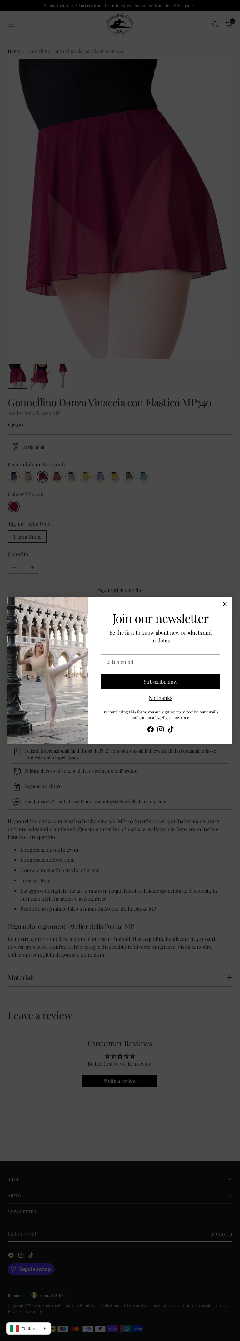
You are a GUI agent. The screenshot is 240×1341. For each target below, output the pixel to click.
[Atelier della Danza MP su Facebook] (150, 730)
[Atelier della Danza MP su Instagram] (160, 730)
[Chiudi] (225, 604)
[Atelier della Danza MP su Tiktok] (170, 730)
